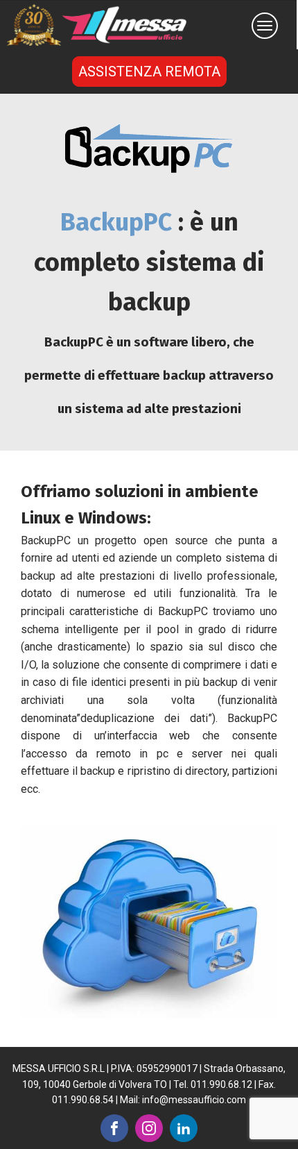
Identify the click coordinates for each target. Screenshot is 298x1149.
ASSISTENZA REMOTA (149, 71)
